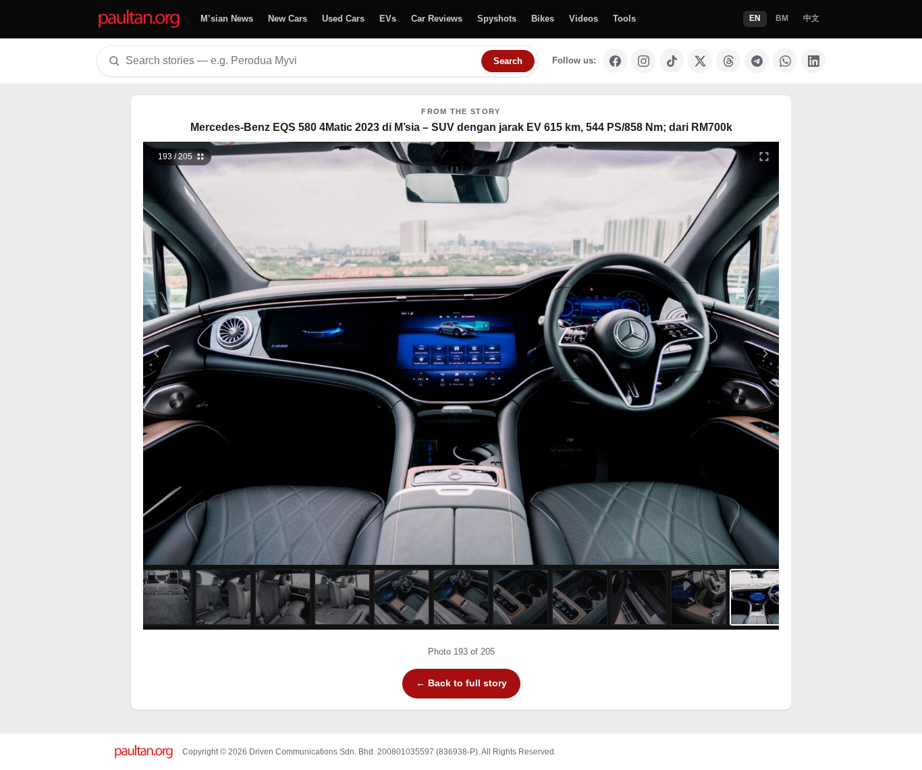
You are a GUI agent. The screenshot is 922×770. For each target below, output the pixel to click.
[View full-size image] (764, 156)
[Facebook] (615, 61)
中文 (811, 18)
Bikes (542, 18)
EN (755, 18)
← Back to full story (461, 683)
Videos (583, 18)
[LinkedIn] (813, 61)
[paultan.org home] (139, 19)
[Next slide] (700, 353)
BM (782, 18)
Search (507, 61)
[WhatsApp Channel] (785, 61)
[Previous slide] (222, 353)
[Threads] (728, 61)
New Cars (287, 18)
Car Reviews (436, 18)
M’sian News (226, 18)
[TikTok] (671, 61)
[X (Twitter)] (700, 61)
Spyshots (496, 18)
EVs (387, 18)
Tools (624, 18)
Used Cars (343, 18)
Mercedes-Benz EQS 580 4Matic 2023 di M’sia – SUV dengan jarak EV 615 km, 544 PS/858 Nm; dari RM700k (461, 127)
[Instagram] (643, 61)
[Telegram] (756, 61)
